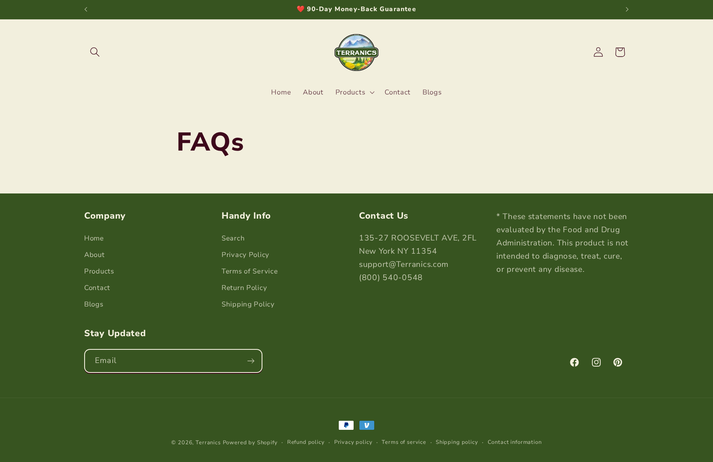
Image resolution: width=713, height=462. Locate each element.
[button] (95, 52)
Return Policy (244, 287)
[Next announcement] (627, 9)
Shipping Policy (248, 304)
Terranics (208, 442)
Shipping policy (457, 442)
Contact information (515, 442)
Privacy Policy (245, 254)
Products (99, 271)
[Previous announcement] (86, 9)
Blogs (94, 304)
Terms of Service (250, 271)
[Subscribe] (251, 361)
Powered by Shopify (250, 442)
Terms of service (404, 442)
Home (94, 238)
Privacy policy (353, 442)
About (94, 254)
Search (233, 238)
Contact (97, 287)
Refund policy (306, 442)
